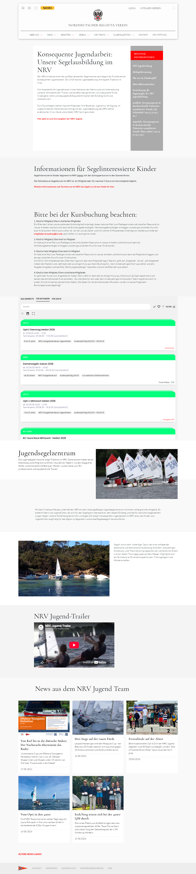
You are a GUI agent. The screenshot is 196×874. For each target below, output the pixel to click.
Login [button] (132, 8)
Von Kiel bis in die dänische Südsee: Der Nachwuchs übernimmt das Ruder (44, 745)
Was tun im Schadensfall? (144, 78)
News (50, 35)
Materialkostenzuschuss (143, 84)
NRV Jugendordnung (142, 65)
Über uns (34, 35)
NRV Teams (100, 35)
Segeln (83, 35)
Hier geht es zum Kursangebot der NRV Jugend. (60, 118)
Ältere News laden (29, 854)
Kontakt (143, 35)
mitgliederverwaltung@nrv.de (48, 234)
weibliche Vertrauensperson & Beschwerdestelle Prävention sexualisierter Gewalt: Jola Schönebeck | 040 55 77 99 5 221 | (147, 109)
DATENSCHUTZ (68, 868)
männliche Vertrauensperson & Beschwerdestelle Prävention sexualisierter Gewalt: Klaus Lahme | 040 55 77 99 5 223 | (146, 128)
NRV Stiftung (160, 35)
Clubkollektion (122, 35)
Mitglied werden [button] (150, 8)
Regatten (66, 35)
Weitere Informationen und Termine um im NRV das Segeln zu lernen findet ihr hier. (74, 186)
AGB (110, 868)
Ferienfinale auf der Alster (146, 739)
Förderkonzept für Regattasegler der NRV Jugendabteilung (143, 93)
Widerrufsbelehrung (92, 868)
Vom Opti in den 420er (36, 814)
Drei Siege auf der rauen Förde (95, 739)
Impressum (51, 868)
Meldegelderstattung (142, 72)
